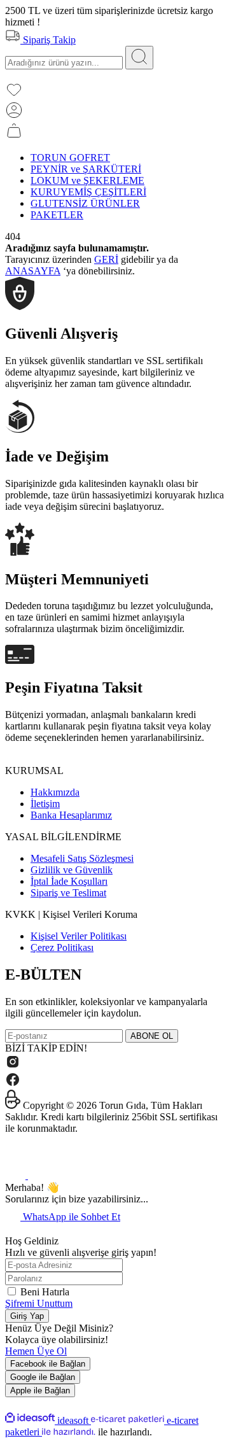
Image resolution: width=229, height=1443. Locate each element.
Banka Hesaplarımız (71, 815)
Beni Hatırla (44, 1291)
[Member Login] (14, 115)
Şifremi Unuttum (39, 1303)
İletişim (45, 803)
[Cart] (14, 135)
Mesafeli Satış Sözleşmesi (82, 858)
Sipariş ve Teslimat (68, 892)
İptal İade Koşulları (69, 881)
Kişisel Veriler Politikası (79, 936)
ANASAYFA (32, 270)
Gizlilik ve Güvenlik (72, 869)
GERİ (106, 259)
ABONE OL (151, 1036)
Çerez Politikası (62, 947)
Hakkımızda (55, 792)
